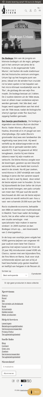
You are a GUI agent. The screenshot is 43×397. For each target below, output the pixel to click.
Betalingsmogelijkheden (12, 326)
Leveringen (6, 323)
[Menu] (39, 10)
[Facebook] (13, 381)
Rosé (4, 306)
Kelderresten (7, 312)
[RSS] (26, 381)
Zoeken (5, 351)
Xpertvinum (24, 390)
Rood (4, 298)
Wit (3, 301)
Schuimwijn (7, 309)
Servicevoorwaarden (11, 354)
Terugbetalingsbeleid (11, 334)
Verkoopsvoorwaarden (12, 329)
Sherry (5, 295)
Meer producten (9, 314)
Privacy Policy (8, 331)
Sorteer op (6, 271)
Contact (5, 346)
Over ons (6, 348)
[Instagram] (17, 381)
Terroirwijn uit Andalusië (12, 303)
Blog (4, 343)
